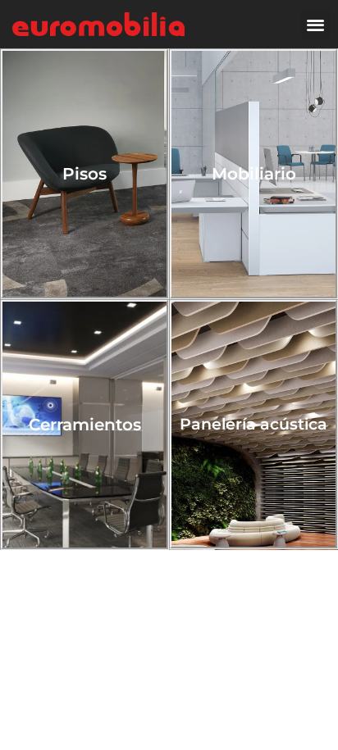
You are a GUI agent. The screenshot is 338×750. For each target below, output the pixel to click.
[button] (315, 24)
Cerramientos (85, 424)
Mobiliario (254, 174)
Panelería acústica (253, 424)
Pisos (84, 174)
